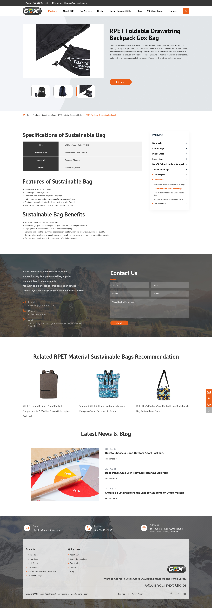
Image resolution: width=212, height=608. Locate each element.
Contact (173, 11)
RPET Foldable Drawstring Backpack (101, 115)
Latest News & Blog (106, 433)
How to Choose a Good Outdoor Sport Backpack (134, 453)
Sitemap (121, 594)
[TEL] (209, 398)
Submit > (119, 323)
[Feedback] (209, 404)
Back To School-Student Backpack (168, 164)
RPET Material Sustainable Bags (71, 115)
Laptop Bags (158, 148)
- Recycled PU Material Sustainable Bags (169, 193)
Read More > (111, 458)
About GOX (68, 11)
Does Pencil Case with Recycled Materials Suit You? (136, 473)
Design (100, 11)
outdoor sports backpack (64, 205)
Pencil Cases (158, 153)
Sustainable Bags (49, 115)
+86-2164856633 (40, 3)
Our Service (86, 11)
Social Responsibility (120, 11)
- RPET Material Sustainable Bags (168, 188)
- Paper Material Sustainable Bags (168, 199)
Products (52, 11)
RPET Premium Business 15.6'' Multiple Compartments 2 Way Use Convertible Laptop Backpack (46, 411)
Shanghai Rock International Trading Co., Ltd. (55, 594)
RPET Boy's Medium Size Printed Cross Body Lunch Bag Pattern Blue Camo (162, 408)
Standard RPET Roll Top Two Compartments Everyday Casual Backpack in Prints (102, 408)
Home (29, 115)
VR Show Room (155, 11)
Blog (139, 11)
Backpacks (157, 143)
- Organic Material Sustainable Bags (169, 184)
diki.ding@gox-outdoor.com (75, 3)
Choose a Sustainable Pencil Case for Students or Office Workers (145, 493)
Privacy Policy (137, 594)
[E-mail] (209, 392)
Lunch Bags (157, 159)
